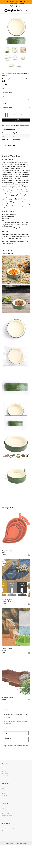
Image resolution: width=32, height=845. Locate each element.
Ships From (5, 104)
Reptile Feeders (13, 73)
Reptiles (7, 73)
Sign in (20, 6)
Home (3, 73)
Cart (13, 6)
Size (3, 96)
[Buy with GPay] (16, 120)
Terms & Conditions (7, 815)
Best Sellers (5, 773)
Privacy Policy (5, 813)
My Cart (4, 793)
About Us (4, 808)
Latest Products (6, 776)
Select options (29, 554)
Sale (3, 769)
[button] (27, 19)
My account (5, 791)
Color (3, 89)
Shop (3, 789)
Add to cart (18, 114)
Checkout (4, 796)
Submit (7, 751)
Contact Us (4, 811)
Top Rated (4, 771)
